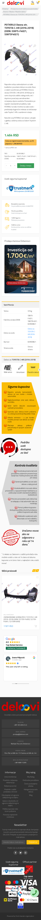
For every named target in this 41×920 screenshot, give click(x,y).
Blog (30, 795)
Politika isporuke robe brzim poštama (10, 810)
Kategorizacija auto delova (31, 790)
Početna (5, 9)
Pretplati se (33, 842)
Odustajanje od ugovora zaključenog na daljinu (10, 796)
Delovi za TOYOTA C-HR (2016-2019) (31, 332)
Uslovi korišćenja (10, 776)
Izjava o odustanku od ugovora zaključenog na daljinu (10, 803)
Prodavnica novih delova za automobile (24, 9)
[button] (36, 626)
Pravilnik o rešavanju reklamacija (10, 781)
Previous (2, 370)
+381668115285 (20, 762)
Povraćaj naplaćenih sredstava (10, 815)
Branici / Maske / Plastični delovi (14, 11)
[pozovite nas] (34, 893)
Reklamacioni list (10, 786)
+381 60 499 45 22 (20, 725)
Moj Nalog (30, 776)
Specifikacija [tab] (9, 304)
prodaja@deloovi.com (20, 734)
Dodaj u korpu (25, 165)
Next (39, 370)
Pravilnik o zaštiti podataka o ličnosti (10, 790)
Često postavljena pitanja (30, 784)
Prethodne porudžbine (31, 780)
